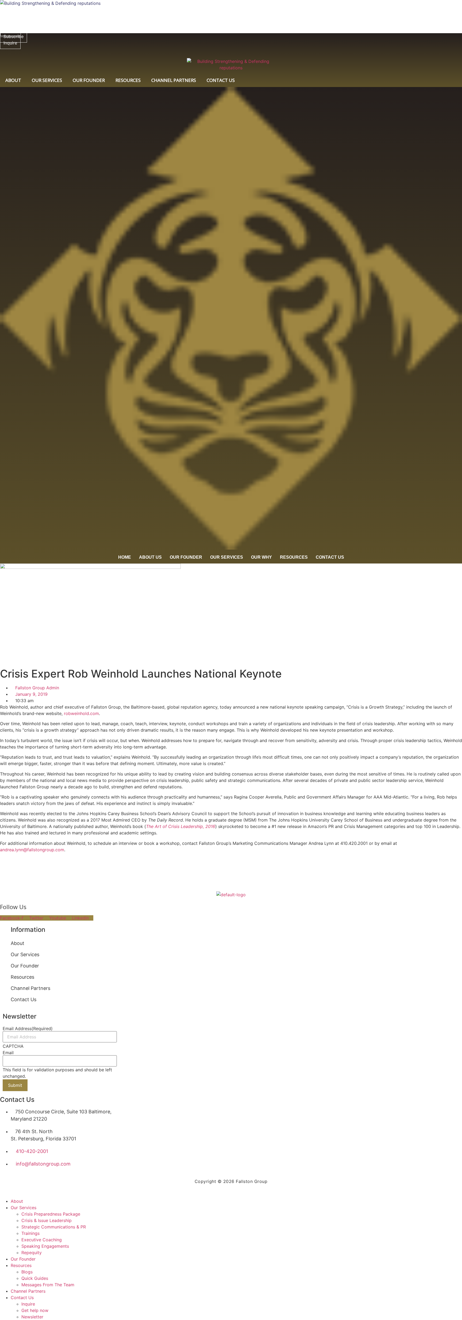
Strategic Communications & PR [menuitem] (53, 1227)
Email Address (28, 1028)
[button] (55, 954)
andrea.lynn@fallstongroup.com (32, 849)
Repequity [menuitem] (31, 1252)
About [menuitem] (17, 1201)
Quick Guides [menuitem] (34, 1278)
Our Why (261, 557)
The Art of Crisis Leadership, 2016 (180, 826)
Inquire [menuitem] (28, 1304)
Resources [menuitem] (21, 1265)
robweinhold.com (81, 713)
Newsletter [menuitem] (32, 1316)
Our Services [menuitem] (23, 1207)
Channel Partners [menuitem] (28, 1291)
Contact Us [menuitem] (22, 1297)
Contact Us (221, 80)
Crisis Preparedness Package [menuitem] (50, 1214)
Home (124, 557)
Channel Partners (173, 80)
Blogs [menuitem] (27, 1271)
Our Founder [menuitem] (23, 1259)
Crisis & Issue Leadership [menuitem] (46, 1220)
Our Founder (89, 80)
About (13, 80)
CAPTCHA (13, 1046)
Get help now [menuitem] (34, 1310)
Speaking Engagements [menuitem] (45, 1246)
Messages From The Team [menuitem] (47, 1284)
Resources (128, 80)
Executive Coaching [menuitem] (41, 1239)
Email (8, 1052)
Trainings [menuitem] (30, 1233)
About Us (150, 557)
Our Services (47, 80)
